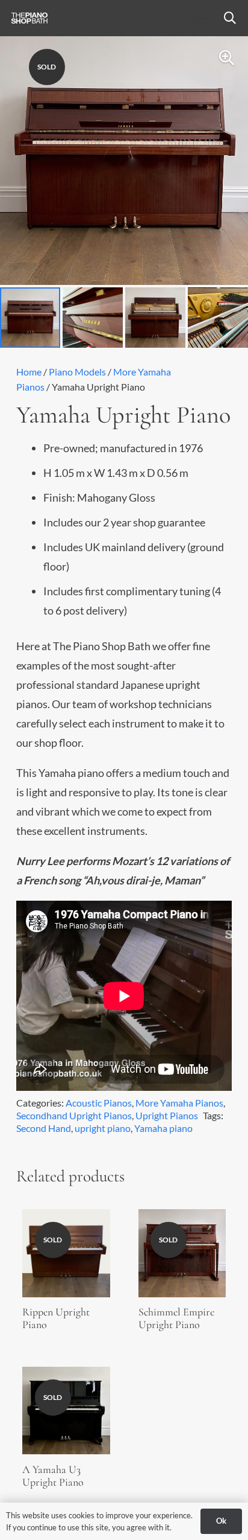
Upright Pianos (166, 1115)
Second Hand (43, 1128)
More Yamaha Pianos (179, 1102)
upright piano (103, 1128)
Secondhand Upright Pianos (74, 1115)
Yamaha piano (163, 1128)
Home (29, 371)
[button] (201, 18)
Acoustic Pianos (99, 1102)
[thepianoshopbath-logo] (29, 18)
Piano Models (77, 371)
